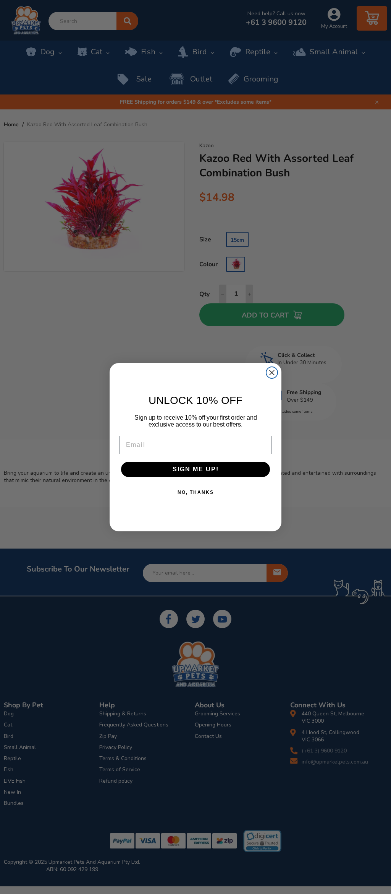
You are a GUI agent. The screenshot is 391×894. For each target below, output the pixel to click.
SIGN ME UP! (196, 469)
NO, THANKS (196, 492)
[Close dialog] (272, 372)
